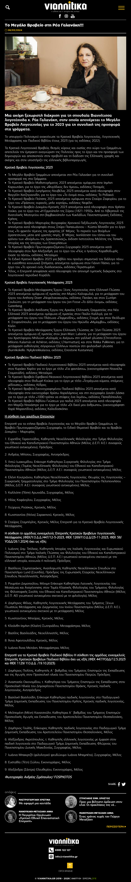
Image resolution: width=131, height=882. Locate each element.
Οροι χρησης (65, 871)
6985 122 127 (62, 850)
